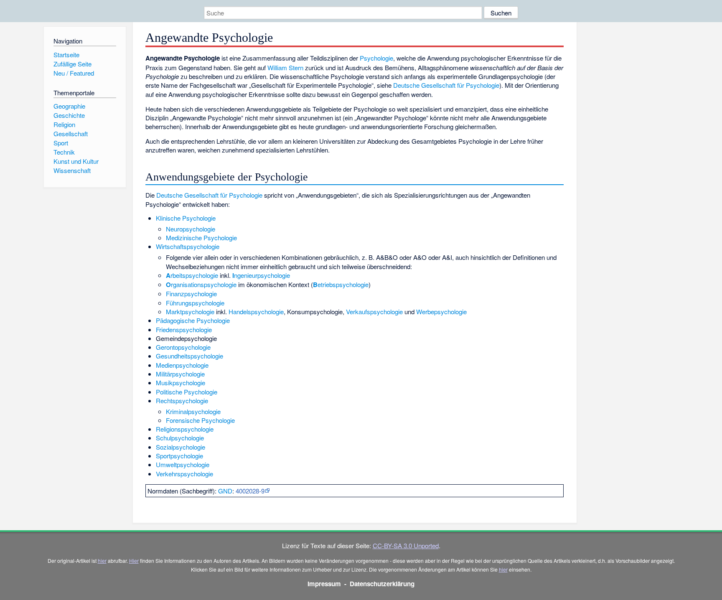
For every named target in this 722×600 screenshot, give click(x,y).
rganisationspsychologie (201, 284)
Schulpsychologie (180, 437)
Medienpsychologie (182, 365)
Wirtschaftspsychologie (187, 246)
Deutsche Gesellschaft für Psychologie (446, 85)
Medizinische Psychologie (201, 237)
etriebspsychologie (341, 284)
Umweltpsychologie (182, 464)
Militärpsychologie (180, 373)
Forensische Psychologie (200, 420)
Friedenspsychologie (184, 329)
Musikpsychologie (180, 382)
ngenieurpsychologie (261, 275)
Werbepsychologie (441, 311)
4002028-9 (250, 490)
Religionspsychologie (185, 429)
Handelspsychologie (256, 311)
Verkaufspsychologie (374, 311)
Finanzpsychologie (191, 293)
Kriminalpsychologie (193, 411)
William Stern (285, 67)
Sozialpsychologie (180, 446)
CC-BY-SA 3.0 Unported (406, 545)
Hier (134, 560)
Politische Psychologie (186, 391)
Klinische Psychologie (186, 218)
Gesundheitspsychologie (189, 355)
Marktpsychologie (190, 311)
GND (225, 490)
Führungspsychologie (195, 302)
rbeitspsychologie (192, 275)
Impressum (324, 583)
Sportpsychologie (179, 455)
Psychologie (376, 57)
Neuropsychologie (190, 228)
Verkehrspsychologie (184, 473)
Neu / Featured (73, 73)
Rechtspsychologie (182, 400)
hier (102, 560)
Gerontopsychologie (183, 347)
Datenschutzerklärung (382, 583)
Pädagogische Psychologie (193, 320)
